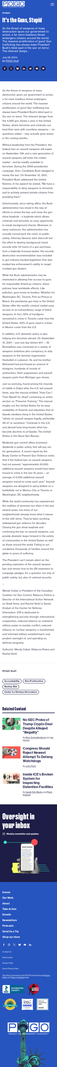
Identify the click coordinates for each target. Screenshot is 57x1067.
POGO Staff (9, 671)
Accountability (12, 681)
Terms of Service (17, 977)
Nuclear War (10, 686)
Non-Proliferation (34, 681)
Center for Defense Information (20, 692)
